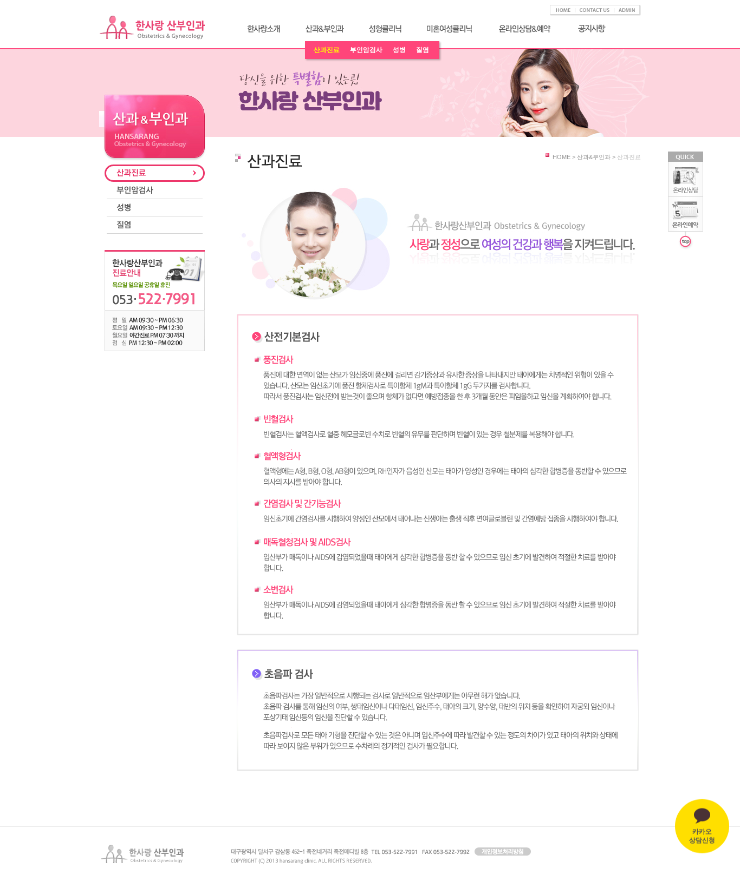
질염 (422, 50)
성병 (399, 50)
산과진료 (327, 50)
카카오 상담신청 (702, 828)
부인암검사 (366, 50)
